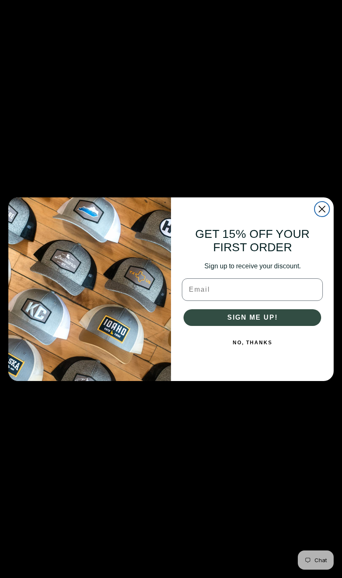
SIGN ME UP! (252, 317)
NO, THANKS (252, 343)
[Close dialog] (321, 209)
